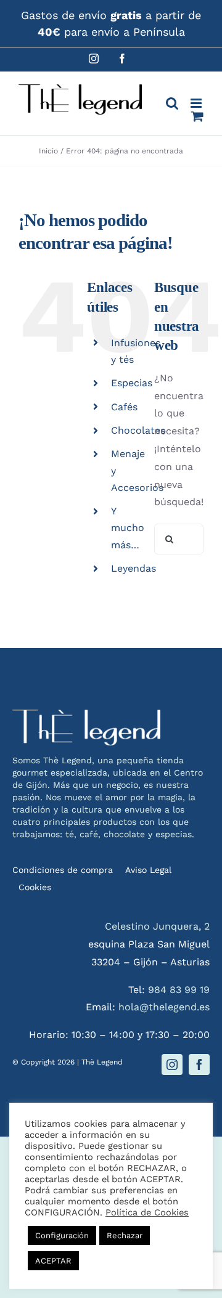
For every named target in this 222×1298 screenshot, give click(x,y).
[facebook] (199, 1064)
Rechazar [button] (124, 1235)
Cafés (124, 407)
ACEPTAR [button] (53, 1260)
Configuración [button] (62, 1235)
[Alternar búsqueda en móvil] (172, 103)
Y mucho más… (127, 527)
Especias (131, 383)
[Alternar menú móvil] (197, 103)
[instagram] (172, 1064)
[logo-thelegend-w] (86, 714)
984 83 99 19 (179, 990)
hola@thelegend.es (164, 1007)
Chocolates (138, 430)
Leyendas (133, 568)
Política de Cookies (147, 1212)
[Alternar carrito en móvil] (197, 116)
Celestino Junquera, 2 (157, 926)
